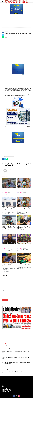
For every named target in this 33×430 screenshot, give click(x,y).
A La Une (18, 187)
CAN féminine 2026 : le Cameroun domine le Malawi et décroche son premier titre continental (23, 246)
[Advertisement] (16, 21)
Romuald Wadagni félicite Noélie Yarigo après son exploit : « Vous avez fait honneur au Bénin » (24, 190)
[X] (16, 396)
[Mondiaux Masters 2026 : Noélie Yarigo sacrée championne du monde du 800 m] (24, 202)
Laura (4, 229)
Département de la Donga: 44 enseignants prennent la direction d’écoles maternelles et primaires (14, 371)
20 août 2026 (7, 229)
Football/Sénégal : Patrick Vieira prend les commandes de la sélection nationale (8, 246)
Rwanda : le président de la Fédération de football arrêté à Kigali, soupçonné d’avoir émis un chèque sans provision (8, 264)
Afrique (5, 156)
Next (7, 271)
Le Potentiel (5, 192)
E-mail (3, 290)
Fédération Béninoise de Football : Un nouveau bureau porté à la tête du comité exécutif (8, 208)
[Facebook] (14, 396)
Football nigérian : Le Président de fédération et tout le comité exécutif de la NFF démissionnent (8, 190)
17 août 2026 (24, 248)
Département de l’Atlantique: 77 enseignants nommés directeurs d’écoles (11, 345)
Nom (3, 286)
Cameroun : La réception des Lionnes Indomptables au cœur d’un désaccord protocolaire (8, 227)
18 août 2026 (7, 248)
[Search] (30, 1)
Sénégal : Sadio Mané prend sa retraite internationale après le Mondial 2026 (23, 264)
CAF (7, 156)
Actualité (3, 187)
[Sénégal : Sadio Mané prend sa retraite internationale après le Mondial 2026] (24, 258)
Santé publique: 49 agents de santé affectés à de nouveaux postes (10, 369)
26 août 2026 (24, 192)
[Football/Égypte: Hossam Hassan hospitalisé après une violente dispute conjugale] (24, 220)
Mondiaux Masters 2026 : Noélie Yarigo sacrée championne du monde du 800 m (24, 208)
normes (10, 156)
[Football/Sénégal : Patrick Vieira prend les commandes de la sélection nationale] (9, 239)
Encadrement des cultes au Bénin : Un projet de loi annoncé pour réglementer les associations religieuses (15, 351)
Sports (18, 206)
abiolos (9, 169)
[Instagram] (19, 396)
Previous (4, 271)
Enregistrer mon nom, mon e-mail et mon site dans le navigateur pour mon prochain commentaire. (16, 297)
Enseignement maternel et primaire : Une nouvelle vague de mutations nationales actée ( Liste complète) (15, 357)
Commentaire (4, 278)
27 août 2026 (9, 192)
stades (12, 156)
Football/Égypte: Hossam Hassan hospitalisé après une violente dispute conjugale (23, 227)
